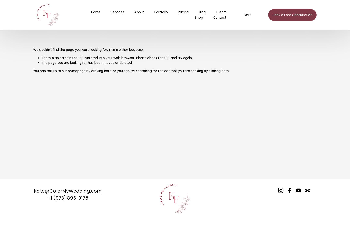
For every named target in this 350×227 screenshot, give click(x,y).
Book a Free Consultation (292, 15)
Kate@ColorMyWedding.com (68, 191)
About (139, 12)
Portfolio (161, 12)
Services (117, 12)
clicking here (101, 70)
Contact (219, 17)
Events (221, 12)
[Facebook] (289, 190)
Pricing (183, 12)
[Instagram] (281, 190)
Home (95, 12)
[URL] (307, 190)
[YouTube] (298, 190)
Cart (247, 15)
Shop (199, 17)
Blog (202, 12)
